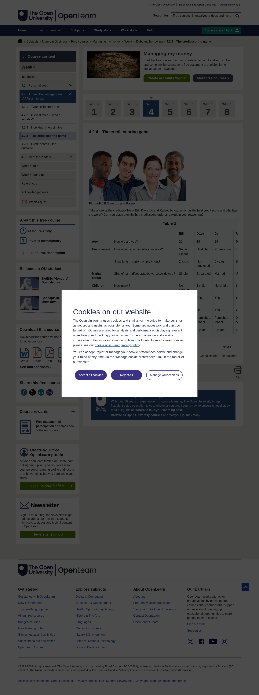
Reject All (126, 375)
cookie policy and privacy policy (117, 345)
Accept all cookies (91, 375)
